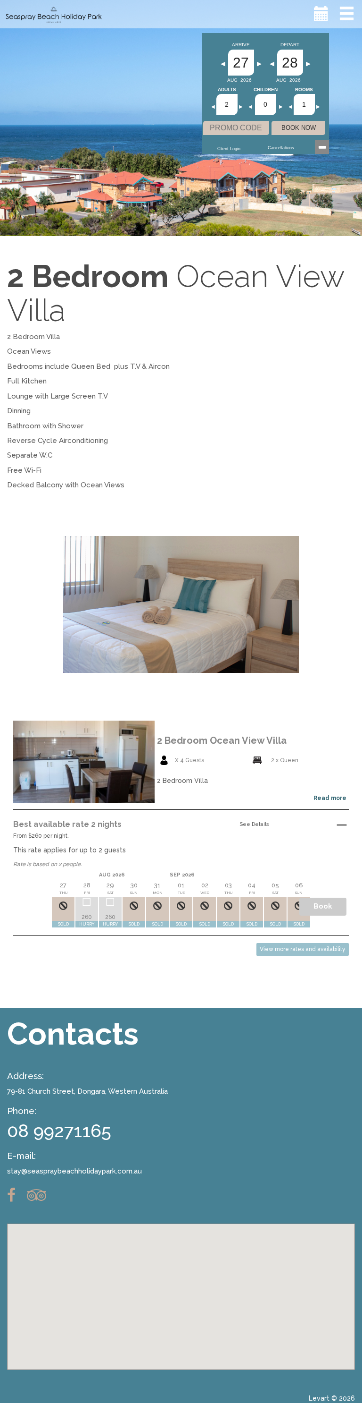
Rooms (304, 89)
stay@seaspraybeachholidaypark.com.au (74, 1171)
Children (266, 89)
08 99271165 (59, 1130)
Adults (227, 89)
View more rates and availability (303, 949)
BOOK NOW (298, 127)
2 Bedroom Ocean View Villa (222, 740)
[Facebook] (16, 1195)
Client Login (228, 148)
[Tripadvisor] (41, 1195)
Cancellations (281, 147)
